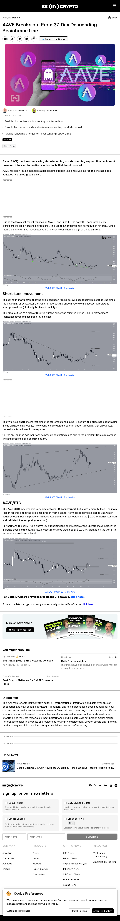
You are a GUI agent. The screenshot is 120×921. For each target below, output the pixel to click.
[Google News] (116, 785)
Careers (6, 868)
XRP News (68, 852)
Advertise (7, 852)
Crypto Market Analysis (75, 863)
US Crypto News (71, 874)
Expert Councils (40, 868)
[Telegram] (19, 39)
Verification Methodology (100, 854)
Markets (16, 17)
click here (77, 597)
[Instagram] (34, 39)
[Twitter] (12, 39)
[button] (30, 806)
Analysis (6, 17)
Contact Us (8, 858)
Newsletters (39, 874)
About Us (7, 863)
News (36, 852)
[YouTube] (5, 39)
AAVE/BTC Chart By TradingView (60, 592)
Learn (36, 858)
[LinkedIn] (26, 39)
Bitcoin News (70, 858)
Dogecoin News (71, 879)
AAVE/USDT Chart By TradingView (60, 288)
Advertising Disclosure (104, 861)
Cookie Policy (50, 904)
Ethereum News (71, 868)
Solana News (69, 884)
